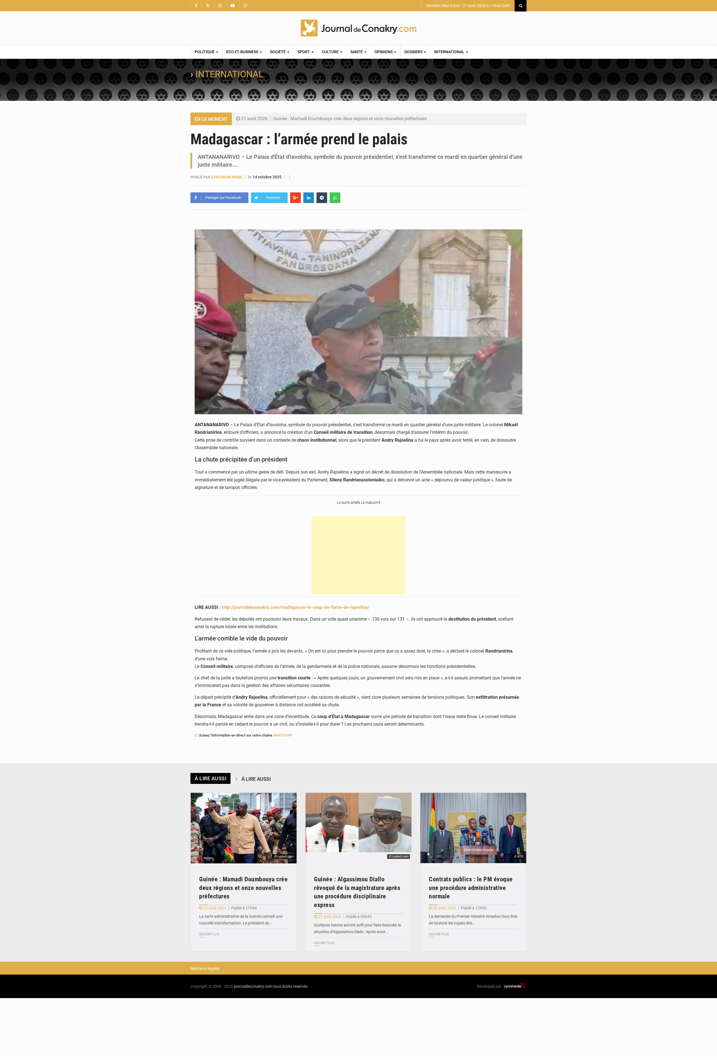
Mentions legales (205, 968)
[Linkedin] (308, 197)
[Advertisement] (358, 555)
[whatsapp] (335, 197)
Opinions (384, 52)
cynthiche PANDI (226, 177)
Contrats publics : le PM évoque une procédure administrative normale (471, 888)
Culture (330, 52)
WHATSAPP (282, 735)
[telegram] (321, 197)
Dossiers (413, 52)
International (449, 52)
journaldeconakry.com (253, 986)
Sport (304, 52)
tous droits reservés (290, 986)
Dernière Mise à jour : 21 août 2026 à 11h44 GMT (467, 5)
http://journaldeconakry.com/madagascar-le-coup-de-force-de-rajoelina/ (295, 607)
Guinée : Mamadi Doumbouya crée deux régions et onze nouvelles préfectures (350, 118)
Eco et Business (242, 52)
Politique (205, 52)
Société (278, 52)
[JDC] (358, 28)
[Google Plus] (295, 197)
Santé (357, 52)
